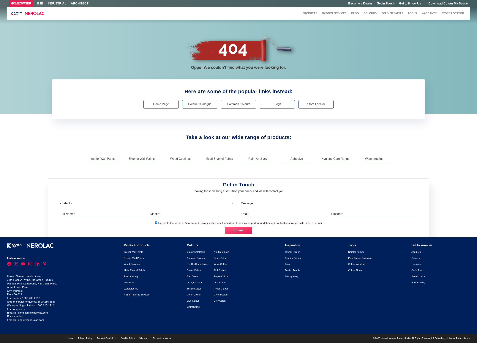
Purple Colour (221, 276)
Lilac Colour (220, 282)
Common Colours (238, 104)
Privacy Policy (85, 338)
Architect (80, 3)
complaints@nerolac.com (33, 312)
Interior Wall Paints (103, 158)
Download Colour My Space (448, 3)
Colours (370, 13)
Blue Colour (193, 301)
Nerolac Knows (356, 252)
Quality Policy (128, 338)
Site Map (143, 338)
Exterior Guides (293, 258)
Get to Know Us (410, 3)
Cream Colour (221, 294)
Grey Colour (220, 301)
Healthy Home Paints (197, 264)
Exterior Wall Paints (142, 158)
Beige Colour (220, 258)
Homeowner (21, 3)
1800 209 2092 (31, 298)
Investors (416, 264)
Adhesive (296, 158)
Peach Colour (221, 288)
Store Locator (452, 13)
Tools (412, 13)
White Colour (220, 264)
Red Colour (193, 276)
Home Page (161, 104)
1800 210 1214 (45, 305)
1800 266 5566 (47, 301)
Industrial (57, 3)
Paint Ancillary (257, 158)
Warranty (429, 13)
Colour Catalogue (199, 104)
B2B (40, 3)
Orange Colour (194, 282)
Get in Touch (386, 3)
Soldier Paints (392, 13)
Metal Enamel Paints (219, 158)
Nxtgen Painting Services (136, 294)
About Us (416, 252)
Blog (355, 13)
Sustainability (418, 282)
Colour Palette (194, 270)
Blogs (277, 104)
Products (310, 13)
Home (70, 338)
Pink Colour (220, 270)
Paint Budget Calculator (360, 258)
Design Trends (292, 270)
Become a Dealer (360, 3)
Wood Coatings (180, 158)
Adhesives (129, 282)
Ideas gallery (291, 276)
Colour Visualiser (357, 264)
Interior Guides (292, 252)
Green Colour (194, 294)
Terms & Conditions (106, 338)
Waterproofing (374, 158)
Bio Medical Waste (162, 338)
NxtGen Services (334, 13)
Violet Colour (193, 307)
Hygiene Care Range (335, 158)
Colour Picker (355, 270)
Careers (415, 258)
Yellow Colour (194, 288)
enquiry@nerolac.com (31, 319)
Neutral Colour (221, 252)
